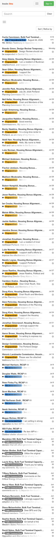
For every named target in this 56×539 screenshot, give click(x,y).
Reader (7, 3)
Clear (49, 13)
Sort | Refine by (45, 28)
